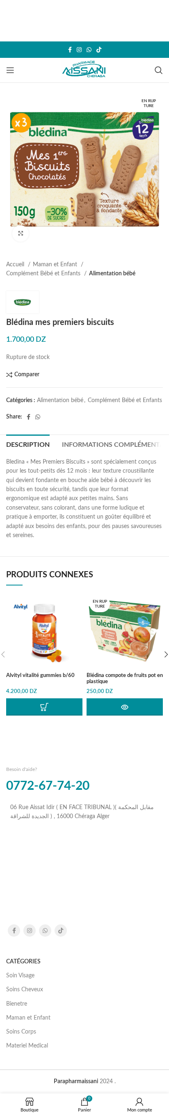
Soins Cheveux (24, 990)
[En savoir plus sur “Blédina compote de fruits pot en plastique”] (125, 707)
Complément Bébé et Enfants (44, 274)
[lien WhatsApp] (89, 49)
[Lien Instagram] (79, 49)
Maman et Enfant (56, 265)
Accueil (16, 265)
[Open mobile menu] (10, 70)
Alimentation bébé (112, 274)
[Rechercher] (159, 70)
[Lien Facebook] (70, 49)
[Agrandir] (20, 233)
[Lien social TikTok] (99, 49)
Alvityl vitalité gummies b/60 (40, 675)
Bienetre (16, 1004)
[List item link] (84, 812)
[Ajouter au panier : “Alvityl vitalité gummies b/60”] (44, 707)
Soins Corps (21, 1032)
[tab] (28, 444)
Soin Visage (20, 976)
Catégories (23, 962)
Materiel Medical (27, 1046)
